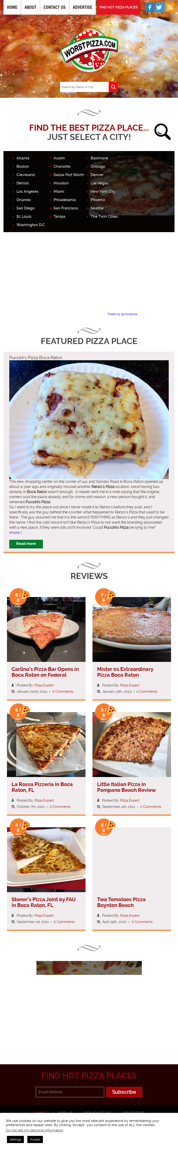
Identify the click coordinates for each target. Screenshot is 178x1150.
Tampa (59, 216)
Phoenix (98, 200)
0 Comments (62, 691)
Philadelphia (65, 200)
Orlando (23, 200)
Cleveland (25, 175)
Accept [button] (35, 1139)
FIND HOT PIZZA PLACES (118, 7)
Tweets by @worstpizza (122, 314)
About (30, 7)
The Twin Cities (104, 216)
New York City (103, 191)
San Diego (25, 208)
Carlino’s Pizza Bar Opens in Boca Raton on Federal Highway (45, 675)
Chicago (98, 166)
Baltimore (99, 158)
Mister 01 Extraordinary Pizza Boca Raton (125, 672)
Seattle (97, 208)
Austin (59, 158)
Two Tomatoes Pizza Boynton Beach (121, 902)
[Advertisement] (90, 276)
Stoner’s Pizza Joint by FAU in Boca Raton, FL (44, 902)
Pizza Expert (44, 685)
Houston (61, 183)
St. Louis (23, 216)
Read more (26, 543)
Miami (59, 191)
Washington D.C (30, 225)
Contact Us (55, 7)
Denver (97, 175)
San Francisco (66, 208)
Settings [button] (15, 1139)
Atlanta (22, 158)
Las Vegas (99, 183)
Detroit (22, 183)
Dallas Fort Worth (69, 175)
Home (12, 7)
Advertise (82, 7)
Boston (22, 166)
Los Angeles (27, 191)
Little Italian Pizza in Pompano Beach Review (126, 787)
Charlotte (62, 166)
